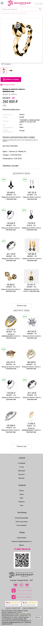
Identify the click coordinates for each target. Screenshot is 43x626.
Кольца (21, 490)
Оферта (21, 545)
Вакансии (21, 478)
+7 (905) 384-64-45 (22, 549)
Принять (37, 617)
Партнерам (21, 471)
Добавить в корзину (12, 79)
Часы (21, 505)
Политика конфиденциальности (21, 541)
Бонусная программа (21, 518)
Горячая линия (21, 538)
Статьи (21, 467)
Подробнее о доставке (10, 166)
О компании (21, 463)
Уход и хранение (21, 525)
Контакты (21, 474)
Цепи (21, 498)
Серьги (21, 494)
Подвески (21, 501)
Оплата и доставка (21, 521)
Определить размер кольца (11, 109)
